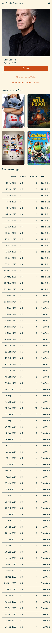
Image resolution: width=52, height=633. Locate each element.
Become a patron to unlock (27, 82)
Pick (27, 68)
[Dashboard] (49, 3)
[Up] (2, 3)
